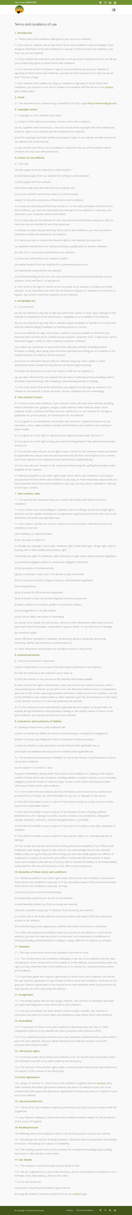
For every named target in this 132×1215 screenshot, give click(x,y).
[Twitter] (100, 2)
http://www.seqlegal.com (102, 103)
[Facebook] (105, 2)
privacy (109, 87)
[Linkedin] (110, 2)
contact (76, 1193)
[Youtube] (115, 2)
